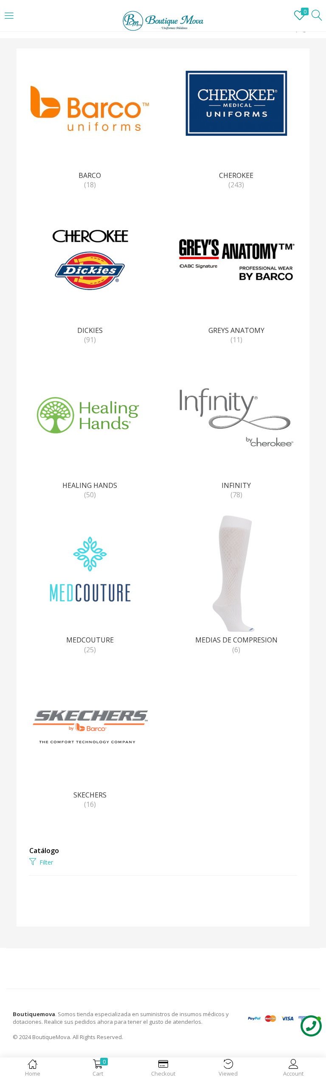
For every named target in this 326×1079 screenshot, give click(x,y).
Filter (46, 862)
